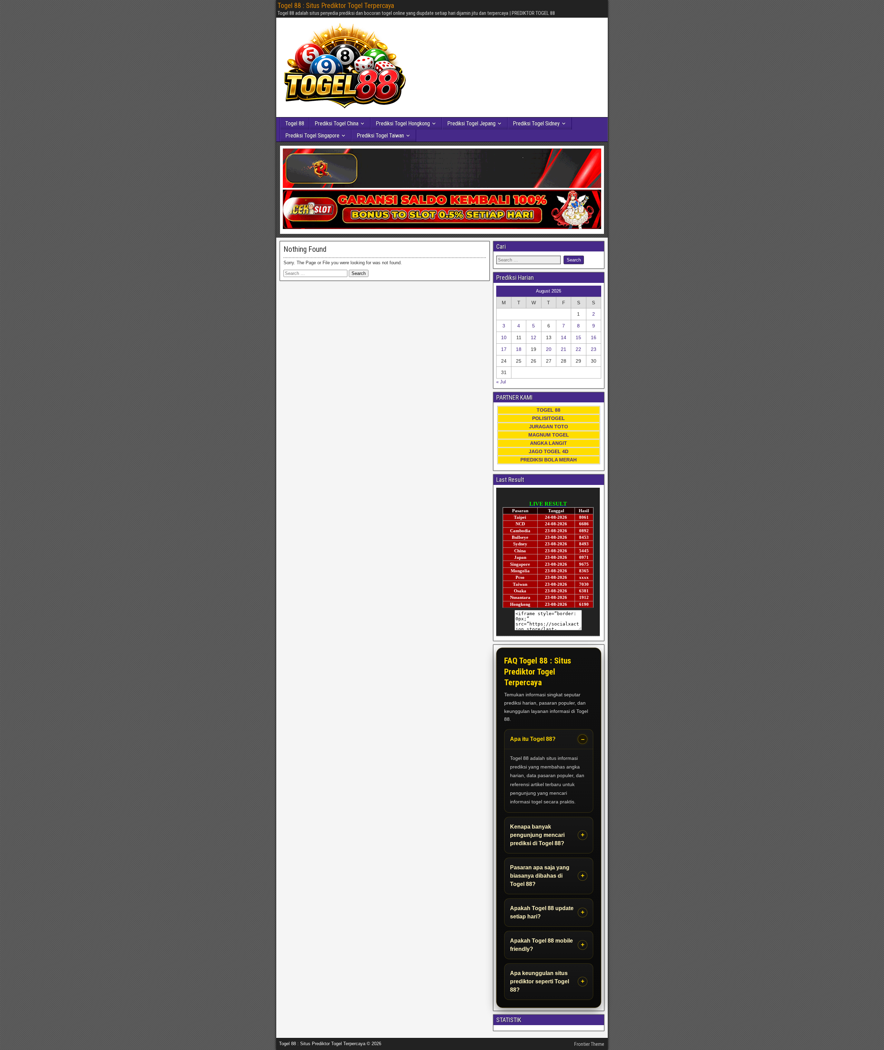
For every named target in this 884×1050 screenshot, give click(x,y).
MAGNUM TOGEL (548, 435)
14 (563, 337)
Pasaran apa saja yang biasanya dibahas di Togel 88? (539, 876)
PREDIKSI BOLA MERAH (548, 459)
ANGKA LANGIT (548, 443)
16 (593, 337)
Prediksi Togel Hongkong (403, 123)
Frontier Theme (589, 1044)
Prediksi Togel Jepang (471, 123)
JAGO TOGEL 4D (548, 451)
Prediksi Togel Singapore (312, 135)
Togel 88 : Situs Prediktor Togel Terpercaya (336, 5)
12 (533, 337)
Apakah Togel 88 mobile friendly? (541, 945)
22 (578, 349)
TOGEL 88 (548, 410)
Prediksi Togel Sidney (536, 123)
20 (548, 349)
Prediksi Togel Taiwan (380, 135)
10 (504, 337)
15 (578, 337)
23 (593, 349)
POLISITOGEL (548, 418)
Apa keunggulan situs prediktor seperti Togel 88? (539, 981)
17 (504, 349)
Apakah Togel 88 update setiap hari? (542, 912)
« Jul (501, 381)
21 (563, 349)
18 (518, 349)
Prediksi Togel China (336, 123)
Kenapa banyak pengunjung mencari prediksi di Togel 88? (537, 835)
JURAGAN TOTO (548, 426)
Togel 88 (294, 123)
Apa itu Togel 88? (533, 739)
